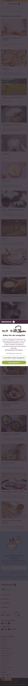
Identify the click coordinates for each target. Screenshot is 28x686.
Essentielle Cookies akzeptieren (14, 357)
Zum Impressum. (19, 350)
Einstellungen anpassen (14, 353)
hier (12, 348)
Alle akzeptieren (14, 362)
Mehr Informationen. (10, 350)
